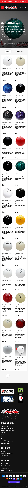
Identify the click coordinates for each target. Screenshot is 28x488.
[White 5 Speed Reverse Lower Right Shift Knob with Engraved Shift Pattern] (7, 61)
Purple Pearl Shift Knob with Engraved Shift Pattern (20, 128)
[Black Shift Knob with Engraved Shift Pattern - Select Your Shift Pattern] (20, 88)
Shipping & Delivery (6, 470)
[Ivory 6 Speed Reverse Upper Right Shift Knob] (7, 323)
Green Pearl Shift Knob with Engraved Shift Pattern (20, 178)
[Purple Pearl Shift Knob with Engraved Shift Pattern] (20, 115)
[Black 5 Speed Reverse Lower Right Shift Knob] (7, 141)
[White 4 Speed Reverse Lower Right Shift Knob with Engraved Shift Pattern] (7, 193)
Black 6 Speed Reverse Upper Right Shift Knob (20, 204)
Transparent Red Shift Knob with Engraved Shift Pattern (20, 336)
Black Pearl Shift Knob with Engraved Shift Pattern (7, 128)
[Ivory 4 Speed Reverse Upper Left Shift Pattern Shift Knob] (20, 246)
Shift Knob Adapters (7, 428)
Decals (3, 432)
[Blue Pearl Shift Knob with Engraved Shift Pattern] (7, 88)
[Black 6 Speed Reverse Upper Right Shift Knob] (20, 193)
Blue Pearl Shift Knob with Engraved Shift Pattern (7, 100)
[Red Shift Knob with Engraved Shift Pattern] (20, 141)
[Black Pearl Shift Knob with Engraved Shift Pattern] (7, 115)
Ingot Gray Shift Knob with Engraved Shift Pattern (7, 362)
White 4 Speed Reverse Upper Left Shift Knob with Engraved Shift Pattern (7, 259)
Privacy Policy (5, 464)
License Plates (5, 443)
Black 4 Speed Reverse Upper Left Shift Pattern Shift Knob (7, 232)
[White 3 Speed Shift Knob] (7, 273)
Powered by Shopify (22, 486)
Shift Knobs (4, 426)
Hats (2, 437)
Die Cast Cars (5, 435)
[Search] (20, 7)
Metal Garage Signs (7, 441)
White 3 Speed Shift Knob (6, 284)
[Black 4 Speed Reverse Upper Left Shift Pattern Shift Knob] (7, 220)
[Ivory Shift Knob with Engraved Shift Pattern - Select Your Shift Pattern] (20, 61)
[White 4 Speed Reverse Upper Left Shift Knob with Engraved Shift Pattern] (7, 246)
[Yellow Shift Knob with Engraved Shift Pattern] (20, 220)
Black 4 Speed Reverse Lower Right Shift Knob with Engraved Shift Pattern (7, 178)
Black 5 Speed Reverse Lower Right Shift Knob (7, 152)
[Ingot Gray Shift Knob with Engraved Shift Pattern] (7, 349)
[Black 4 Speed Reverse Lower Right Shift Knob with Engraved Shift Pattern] (7, 165)
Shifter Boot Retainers (7, 430)
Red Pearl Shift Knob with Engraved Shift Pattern (6, 310)
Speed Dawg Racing (7, 453)
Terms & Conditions (6, 466)
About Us (4, 451)
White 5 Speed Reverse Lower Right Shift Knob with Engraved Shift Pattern (7, 74)
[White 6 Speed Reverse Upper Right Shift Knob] (20, 273)
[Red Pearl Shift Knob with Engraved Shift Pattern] (7, 297)
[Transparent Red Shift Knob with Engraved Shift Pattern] (20, 323)
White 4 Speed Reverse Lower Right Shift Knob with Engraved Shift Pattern (7, 205)
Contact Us (4, 455)
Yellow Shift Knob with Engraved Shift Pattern (20, 231)
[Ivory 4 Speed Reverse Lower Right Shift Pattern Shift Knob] (20, 297)
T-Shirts (3, 439)
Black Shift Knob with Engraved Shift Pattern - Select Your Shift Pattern (20, 101)
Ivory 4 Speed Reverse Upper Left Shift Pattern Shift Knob (20, 258)
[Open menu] (2, 7)
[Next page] (20, 375)
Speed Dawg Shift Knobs (11, 486)
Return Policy (5, 468)
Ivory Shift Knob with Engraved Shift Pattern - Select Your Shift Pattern (20, 74)
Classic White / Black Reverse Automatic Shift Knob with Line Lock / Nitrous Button (20, 363)
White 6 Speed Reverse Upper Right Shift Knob (20, 284)
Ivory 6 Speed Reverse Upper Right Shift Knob (7, 335)
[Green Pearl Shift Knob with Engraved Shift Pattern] (20, 165)
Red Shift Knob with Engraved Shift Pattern (20, 152)
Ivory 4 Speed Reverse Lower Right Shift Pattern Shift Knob (20, 310)
